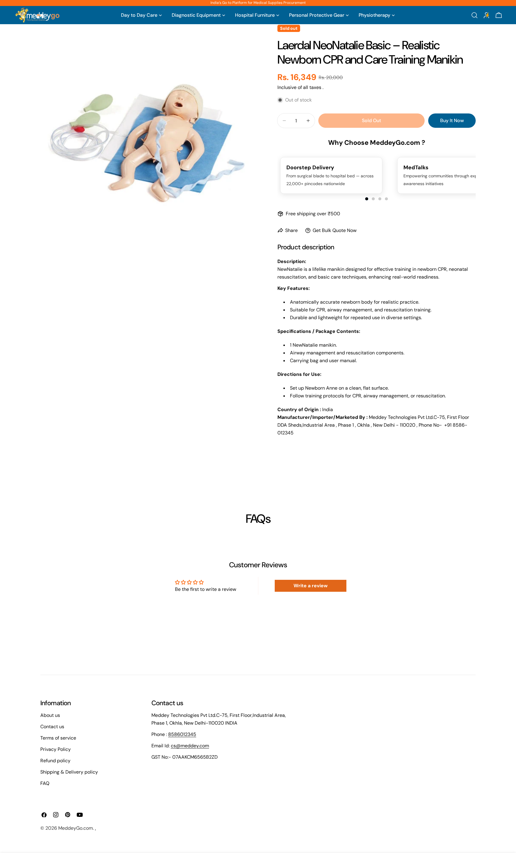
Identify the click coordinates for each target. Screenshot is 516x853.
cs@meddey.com (190, 746)
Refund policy (55, 760)
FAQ (44, 783)
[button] (366, 198)
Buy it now (452, 120)
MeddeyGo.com (75, 828)
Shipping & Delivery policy (69, 772)
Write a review (311, 586)
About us (50, 715)
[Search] (474, 15)
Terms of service (58, 738)
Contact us (52, 726)
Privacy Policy (55, 749)
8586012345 (182, 734)
